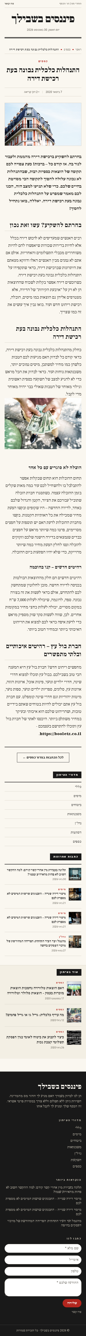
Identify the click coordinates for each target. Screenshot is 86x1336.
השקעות (76, 1160)
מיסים (77, 1134)
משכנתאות (74, 1147)
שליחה (72, 1303)
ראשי (78, 49)
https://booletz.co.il (60, 734)
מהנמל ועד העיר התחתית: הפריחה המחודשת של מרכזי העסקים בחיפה (44, 1223)
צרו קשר (9, 4)
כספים (67, 49)
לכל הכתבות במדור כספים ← (43, 757)
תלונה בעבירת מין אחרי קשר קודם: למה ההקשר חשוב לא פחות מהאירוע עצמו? (43, 1190)
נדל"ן (77, 1153)
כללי (78, 1128)
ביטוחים (75, 1141)
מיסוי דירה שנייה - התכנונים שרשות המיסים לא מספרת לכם (43, 1201)
